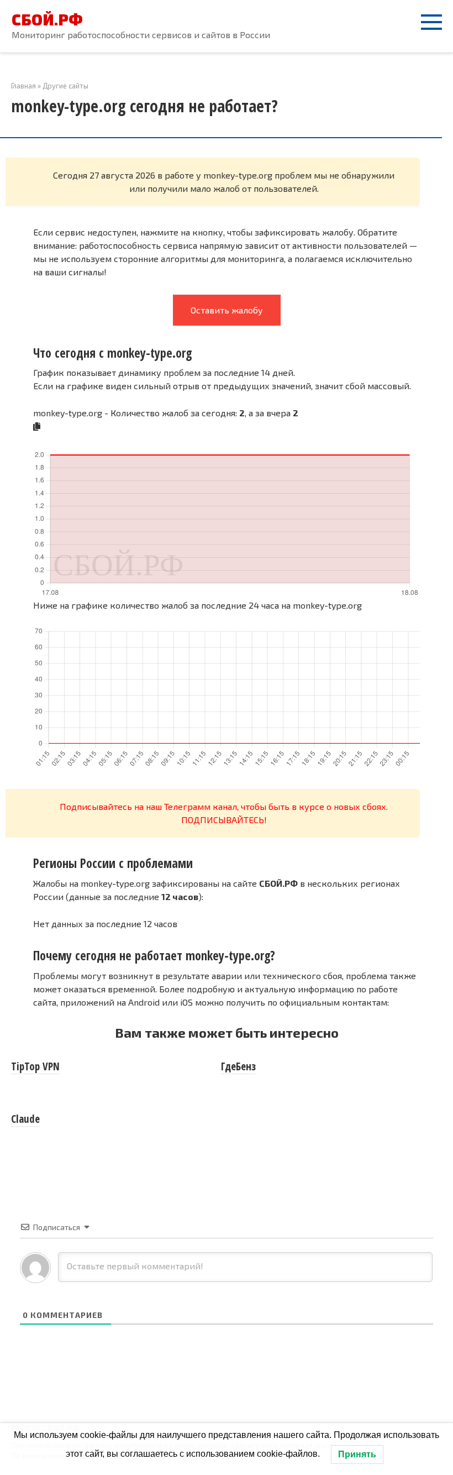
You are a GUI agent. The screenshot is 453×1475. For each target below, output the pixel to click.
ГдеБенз (238, 1066)
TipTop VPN (35, 1066)
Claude (25, 1119)
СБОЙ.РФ (47, 19)
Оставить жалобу (227, 310)
